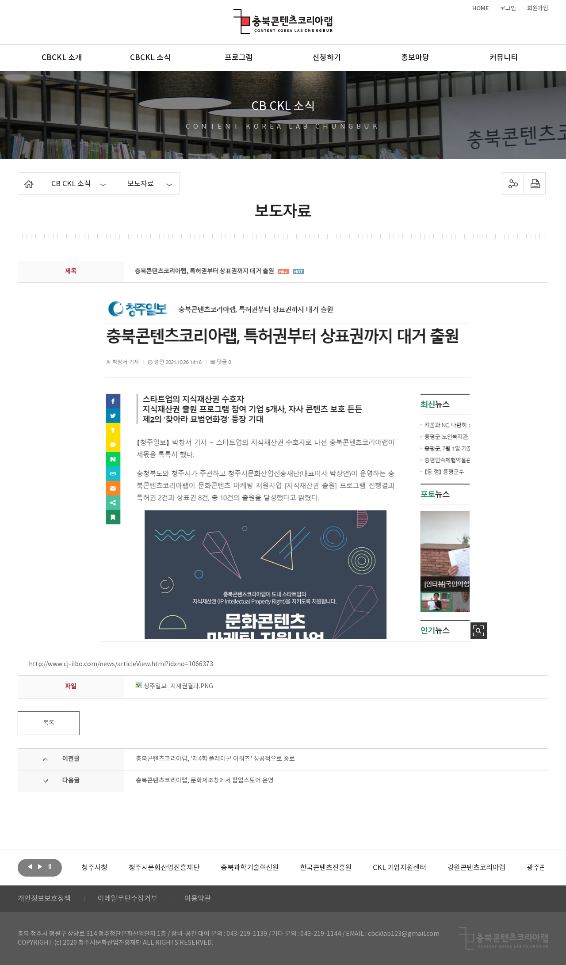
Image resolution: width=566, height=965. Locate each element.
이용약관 (197, 899)
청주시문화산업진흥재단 (164, 868)
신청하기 (327, 57)
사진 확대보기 (478, 630)
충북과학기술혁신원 (250, 868)
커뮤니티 (504, 57)
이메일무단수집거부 (127, 899)
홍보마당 (415, 57)
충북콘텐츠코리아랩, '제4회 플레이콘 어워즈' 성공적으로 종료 (215, 759)
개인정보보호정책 (44, 899)
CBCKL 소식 (150, 57)
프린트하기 (535, 183)
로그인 (508, 8)
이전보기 (29, 866)
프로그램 (239, 57)
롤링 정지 (50, 866)
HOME (480, 8)
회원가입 (537, 8)
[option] (94, 868)
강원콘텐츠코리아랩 (476, 868)
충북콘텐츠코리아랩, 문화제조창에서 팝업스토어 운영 (205, 780)
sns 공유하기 (513, 183)
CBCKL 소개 (62, 57)
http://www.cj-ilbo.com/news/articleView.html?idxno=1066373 (121, 664)
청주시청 (94, 868)
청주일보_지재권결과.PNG (178, 686)
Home (20, 178)
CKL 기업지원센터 (399, 868)
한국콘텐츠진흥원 (326, 868)
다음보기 (39, 866)
